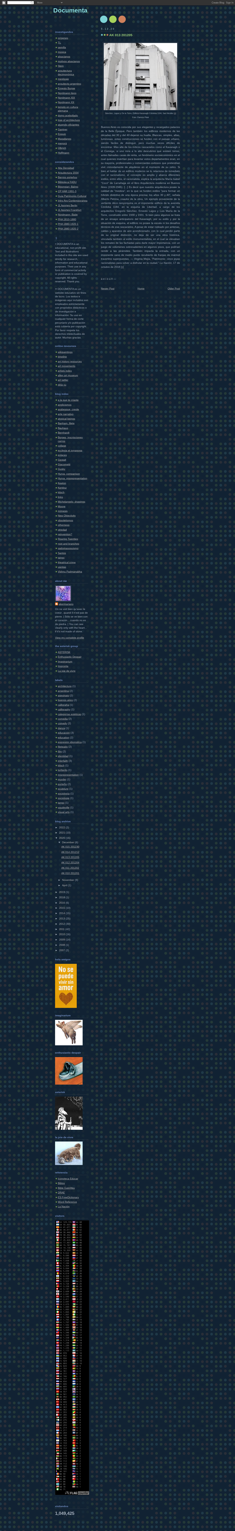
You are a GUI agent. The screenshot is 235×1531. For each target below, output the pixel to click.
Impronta (63, 666)
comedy (62, 723)
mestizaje (63, 79)
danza (61, 728)
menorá (62, 143)
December (68, 842)
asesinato (63, 695)
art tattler (63, 380)
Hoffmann (63, 152)
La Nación (64, 1206)
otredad (62, 529)
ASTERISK (64, 652)
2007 (62, 950)
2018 (62, 897)
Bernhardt (63, 432)
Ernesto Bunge (66, 88)
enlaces (62, 455)
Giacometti (64, 464)
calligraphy (64, 709)
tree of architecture (69, 120)
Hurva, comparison (69, 473)
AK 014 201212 (70, 852)
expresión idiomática (70, 742)
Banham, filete (66, 423)
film (60, 751)
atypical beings (66, 418)
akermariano (66, 604)
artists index (65, 370)
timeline (62, 356)
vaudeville (63, 807)
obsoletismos (65, 520)
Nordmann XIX (66, 97)
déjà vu (62, 384)
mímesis (63, 511)
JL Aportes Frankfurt (69, 210)
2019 (62, 892)
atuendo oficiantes (68, 124)
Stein (61, 66)
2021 (62, 832)
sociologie (63, 798)
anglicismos (64, 404)
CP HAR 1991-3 (67, 191)
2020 (62, 838)
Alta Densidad (66, 168)
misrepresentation (68, 774)
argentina (63, 691)
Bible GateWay (66, 1188)
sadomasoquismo (68, 548)
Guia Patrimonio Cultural (72, 196)
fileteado (63, 746)
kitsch (61, 492)
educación (64, 732)
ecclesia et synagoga (70, 450)
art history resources (70, 361)
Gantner (62, 129)
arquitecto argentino (69, 83)
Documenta (70, 10)
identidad (63, 756)
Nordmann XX (66, 102)
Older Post (174, 288)
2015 (62, 908)
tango (61, 557)
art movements (66, 366)
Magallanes (64, 138)
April (65, 885)
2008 (62, 945)
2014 (62, 913)
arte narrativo (65, 414)
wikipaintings (65, 352)
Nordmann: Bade (68, 214)
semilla (62, 47)
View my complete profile (69, 637)
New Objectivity (67, 515)
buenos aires (65, 700)
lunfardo (62, 770)
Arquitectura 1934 (68, 172)
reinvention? (65, 534)
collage (62, 445)
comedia (63, 719)
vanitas (62, 567)
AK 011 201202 (70, 868)
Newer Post (107, 288)
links (60, 497)
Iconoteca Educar (68, 1178)
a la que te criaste (68, 400)
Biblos (61, 1183)
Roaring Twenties (68, 539)
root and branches (68, 543)
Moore (61, 506)
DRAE (61, 1192)
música (62, 52)
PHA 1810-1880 (67, 219)
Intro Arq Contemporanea (72, 200)
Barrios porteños (67, 177)
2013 (62, 918)
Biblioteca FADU (67, 182)
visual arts (64, 812)
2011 (62, 929)
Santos (62, 553)
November (68, 880)
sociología (64, 793)
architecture (65, 686)
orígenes (63, 38)
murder (62, 779)
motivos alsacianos (69, 61)
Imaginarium (65, 661)
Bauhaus (63, 428)
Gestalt (62, 460)
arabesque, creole (68, 409)
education (63, 737)
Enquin (62, 134)
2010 (62, 934)
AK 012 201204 (70, 862)
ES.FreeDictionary (68, 1197)
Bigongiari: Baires (68, 186)
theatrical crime (67, 562)
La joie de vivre (66, 671)
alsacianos (64, 56)
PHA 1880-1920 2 (68, 228)
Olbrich (62, 148)
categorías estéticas (69, 714)
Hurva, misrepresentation (72, 478)
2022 (62, 827)
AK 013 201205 (70, 857)
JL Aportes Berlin (67, 205)
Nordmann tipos (67, 93)
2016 (62, 902)
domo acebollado (68, 115)
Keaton (62, 483)
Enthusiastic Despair (70, 656)
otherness (63, 525)
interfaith (63, 761)
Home (141, 288)
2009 (62, 939)
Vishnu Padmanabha (70, 571)
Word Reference (67, 1202)
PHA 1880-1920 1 (68, 224)
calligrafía (63, 705)
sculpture (63, 788)
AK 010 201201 (70, 873)
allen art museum (68, 375)
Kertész (62, 487)
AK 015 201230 (70, 846)
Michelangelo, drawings (71, 501)
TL (59, 42)
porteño (62, 784)
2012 (62, 924)
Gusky (61, 469)
